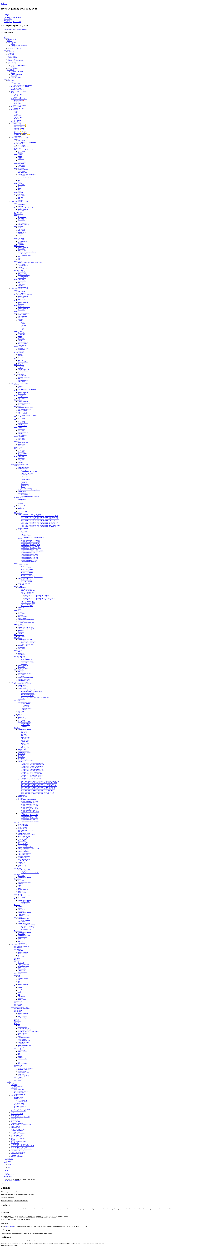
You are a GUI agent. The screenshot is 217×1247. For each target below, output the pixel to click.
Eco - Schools (21, 229)
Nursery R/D (21, 204)
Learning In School (23, 578)
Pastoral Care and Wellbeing (15, 60)
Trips (19, 955)
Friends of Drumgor (12, 68)
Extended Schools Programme (19, 45)
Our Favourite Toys (23, 412)
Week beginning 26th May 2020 (29, 805)
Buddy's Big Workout (23, 1028)
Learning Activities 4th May (25, 847)
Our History (10, 51)
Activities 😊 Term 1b (20, 129)
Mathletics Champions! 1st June (26, 834)
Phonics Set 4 (21, 757)
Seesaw (23, 532)
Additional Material (26, 708)
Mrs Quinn (17, 874)
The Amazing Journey (23, 1037)
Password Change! (23, 838)
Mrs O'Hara (17, 868)
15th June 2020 (25, 738)
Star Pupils (20, 198)
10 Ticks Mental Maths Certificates (27, 799)
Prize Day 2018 (18, 1097)
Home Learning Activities (24, 702)
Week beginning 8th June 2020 (29, 809)
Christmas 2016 (22, 1039)
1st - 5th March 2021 (26, 589)
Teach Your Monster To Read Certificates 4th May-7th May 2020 (38, 787)
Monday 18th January (27, 574)
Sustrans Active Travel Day (18, 1138)
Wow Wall (20, 998)
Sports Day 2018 (18, 1098)
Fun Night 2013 (15, 1155)
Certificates (17, 96)
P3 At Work (21, 963)
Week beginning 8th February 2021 (30, 546)
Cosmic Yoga (24, 534)
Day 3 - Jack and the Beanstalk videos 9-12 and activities (39, 598)
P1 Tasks (26, 705)
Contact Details (11, 39)
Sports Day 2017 (15, 1115)
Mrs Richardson (22, 293)
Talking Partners (22, 232)
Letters (9, 1167)
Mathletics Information (24, 307)
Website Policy (8, 1176)
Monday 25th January (27, 572)
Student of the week (23, 348)
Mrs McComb (18, 917)
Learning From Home (23, 851)
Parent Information (23, 169)
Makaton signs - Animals (27, 693)
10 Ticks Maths (22, 841)
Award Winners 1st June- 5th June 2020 (31, 773)
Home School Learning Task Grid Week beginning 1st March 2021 (39, 526)
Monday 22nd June (23, 824)
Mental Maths (21, 909)
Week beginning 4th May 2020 (29, 801)
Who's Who (10, 53)
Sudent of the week (23, 442)
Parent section (21, 444)
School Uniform (15, 47)
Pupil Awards (21, 230)
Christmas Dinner (15, 1132)
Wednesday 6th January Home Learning (32, 577)
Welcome (9, 41)
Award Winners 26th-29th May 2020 (31, 772)
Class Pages (7, 16)
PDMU (23, 328)
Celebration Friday (23, 362)
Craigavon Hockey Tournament (22, 1109)
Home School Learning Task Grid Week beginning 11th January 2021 (39, 517)
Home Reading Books (24, 833)
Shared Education (12, 63)
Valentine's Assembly (23, 978)
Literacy (20, 156)
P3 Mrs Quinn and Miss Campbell (23, 150)
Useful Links (17, 88)
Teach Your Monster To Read (25, 780)
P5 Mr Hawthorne (16, 106)
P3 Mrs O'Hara (18, 416)
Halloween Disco (19, 1092)
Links (19, 510)
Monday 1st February (27, 571)
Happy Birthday (22, 217)
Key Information (11, 42)
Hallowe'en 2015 (22, 1074)
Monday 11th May (23, 845)
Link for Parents (8, 1159)
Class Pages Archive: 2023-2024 (19, 201)
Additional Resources (23, 751)
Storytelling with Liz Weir (25, 1047)
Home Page (4, 4)
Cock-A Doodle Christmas (18, 1133)
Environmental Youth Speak (18, 1129)
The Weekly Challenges (27, 926)
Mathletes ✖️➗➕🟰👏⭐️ (22, 134)
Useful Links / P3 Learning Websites (27, 415)
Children (6, 14)
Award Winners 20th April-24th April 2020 (32, 764)
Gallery (9, 1082)
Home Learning (22, 491)
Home (5, 12)
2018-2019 (14, 1088)
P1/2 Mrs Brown (18, 212)
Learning (20, 320)
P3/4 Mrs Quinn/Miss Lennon (22, 313)
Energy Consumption (16, 74)
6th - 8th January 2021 (27, 606)
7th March (20, 186)
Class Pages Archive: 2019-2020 (19, 682)
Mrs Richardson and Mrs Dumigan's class (29, 490)
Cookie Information (9, 1174)
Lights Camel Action (19, 1104)
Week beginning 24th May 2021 (29, 558)
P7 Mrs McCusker (16, 123)
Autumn (23, 487)
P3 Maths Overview (23, 839)
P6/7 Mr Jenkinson (16, 122)
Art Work (20, 863)
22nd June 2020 (25, 737)
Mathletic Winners (22, 455)
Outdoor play (24, 482)
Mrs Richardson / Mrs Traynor (22, 683)
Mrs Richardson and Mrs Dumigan (27, 142)
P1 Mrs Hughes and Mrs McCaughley (24, 207)
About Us (6, 38)
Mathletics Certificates (23, 275)
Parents (20, 354)
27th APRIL (24, 735)
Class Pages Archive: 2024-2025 (19, 137)
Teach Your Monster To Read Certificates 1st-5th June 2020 (37, 790)
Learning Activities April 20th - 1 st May (28, 848)
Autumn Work (21, 862)
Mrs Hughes (17, 715)
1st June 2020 (24, 741)
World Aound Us (22, 1059)
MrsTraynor (21, 387)
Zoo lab (13, 1140)
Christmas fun (24, 484)
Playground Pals (22, 938)
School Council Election (24, 1045)
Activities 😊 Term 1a (20, 131)
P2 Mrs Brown (15, 92)
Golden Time (21, 943)
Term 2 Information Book (24, 853)
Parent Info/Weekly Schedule (25, 677)
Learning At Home (23, 564)
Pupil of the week (22, 316)
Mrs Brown (17, 700)
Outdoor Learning (22, 796)
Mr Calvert (17, 899)
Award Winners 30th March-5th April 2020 (32, 763)
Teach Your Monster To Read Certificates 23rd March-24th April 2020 (40, 781)
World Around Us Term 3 (24, 836)
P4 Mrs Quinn (18, 215)
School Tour (10, 54)
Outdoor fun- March (26, 479)
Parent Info (21, 508)
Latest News (10, 1164)
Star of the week (22, 299)
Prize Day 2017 (15, 1112)
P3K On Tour (21, 970)
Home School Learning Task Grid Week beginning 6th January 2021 (39, 516)
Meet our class (21, 333)
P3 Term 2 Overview (26, 580)
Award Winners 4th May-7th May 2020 (31, 767)
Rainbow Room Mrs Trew (18, 89)
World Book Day (22, 857)
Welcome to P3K (22, 972)
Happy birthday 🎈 (19, 100)
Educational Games (26, 535)
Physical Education (23, 889)
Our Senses (24, 477)
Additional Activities (23, 915)
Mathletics (17, 102)
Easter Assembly (22, 1027)
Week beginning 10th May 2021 (12, 22)
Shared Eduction (22, 892)
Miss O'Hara (17, 973)
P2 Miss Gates (8, 19)
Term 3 (16, 114)
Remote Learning (12, 57)
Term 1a (20, 712)
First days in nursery (26, 488)
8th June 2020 (25, 740)
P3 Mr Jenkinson (18, 214)
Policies (13, 44)
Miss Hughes (21, 140)
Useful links (17, 97)
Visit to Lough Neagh (23, 1075)
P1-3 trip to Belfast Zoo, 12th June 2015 (21, 1149)
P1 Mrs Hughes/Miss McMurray (23, 294)
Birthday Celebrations (17, 1156)
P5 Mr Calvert (18, 346)
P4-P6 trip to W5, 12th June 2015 (20, 1147)
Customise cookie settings (20, 1200)
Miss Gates (17, 728)
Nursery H (20, 206)
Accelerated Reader (26, 177)
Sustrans (13, 73)
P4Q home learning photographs (26, 622)
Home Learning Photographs (25, 760)
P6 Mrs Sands (14, 109)
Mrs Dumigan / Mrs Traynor (21, 946)
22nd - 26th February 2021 (28, 590)
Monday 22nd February (27, 567)
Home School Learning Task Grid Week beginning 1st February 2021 (39, 522)
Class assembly (22, 1071)
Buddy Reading (22, 1018)
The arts (23, 322)
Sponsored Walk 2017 (17, 1114)
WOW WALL (18, 120)
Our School (7, 50)
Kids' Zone (10, 1158)
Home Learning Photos (27, 644)
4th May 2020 (25, 743)
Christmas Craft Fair (19, 1094)
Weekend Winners (22, 218)
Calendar (9, 1165)
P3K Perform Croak (23, 854)
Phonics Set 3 (21, 755)
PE (18, 940)
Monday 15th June (23, 825)
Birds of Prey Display (23, 1042)
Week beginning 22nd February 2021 (31, 548)
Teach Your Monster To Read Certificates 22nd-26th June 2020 (38, 793)
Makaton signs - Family (27, 696)
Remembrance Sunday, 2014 (18, 1153)
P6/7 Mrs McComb (19, 656)
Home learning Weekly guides (26, 619)
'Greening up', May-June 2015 (19, 1150)
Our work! (20, 831)
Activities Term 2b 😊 (20, 126)
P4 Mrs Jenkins (18, 154)
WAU (19, 227)
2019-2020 (14, 1085)
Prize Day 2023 (15, 1083)
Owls (19, 1054)
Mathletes (20, 462)
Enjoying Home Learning (28, 924)
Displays (20, 982)
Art (18, 160)
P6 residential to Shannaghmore (19, 1144)
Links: (9, 1161)
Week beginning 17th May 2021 (29, 557)
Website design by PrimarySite (12, 1180)
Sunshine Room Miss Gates (18, 91)
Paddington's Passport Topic (25, 407)
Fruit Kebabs (21, 699)
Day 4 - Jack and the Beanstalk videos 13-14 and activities (40, 600)
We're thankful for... (26, 929)
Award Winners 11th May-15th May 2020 (32, 769)
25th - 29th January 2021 (27, 601)
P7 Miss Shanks (18, 449)
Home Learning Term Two (25, 639)
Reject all (3, 1200)
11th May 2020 (25, 744)
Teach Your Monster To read (25, 830)
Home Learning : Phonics (24, 752)
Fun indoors (24, 481)
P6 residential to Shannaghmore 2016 (21, 1124)
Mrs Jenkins (17, 879)
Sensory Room (22, 345)
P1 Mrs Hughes (18, 143)
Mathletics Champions (24, 856)
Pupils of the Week (23, 668)
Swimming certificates (23, 1069)
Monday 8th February (27, 569)
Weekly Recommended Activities (30, 873)
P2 (21, 502)
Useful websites (22, 394)
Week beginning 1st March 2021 (29, 549)
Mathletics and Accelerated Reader (27, 174)
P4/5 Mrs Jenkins (18, 226)
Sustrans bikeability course (18, 1137)
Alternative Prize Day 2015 (18, 1141)
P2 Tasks (26, 706)
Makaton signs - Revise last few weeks (31, 691)
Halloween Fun (22, 865)
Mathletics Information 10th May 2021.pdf (15, 29)
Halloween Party (18, 1086)
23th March (24, 731)
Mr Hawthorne (18, 894)
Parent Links (21, 653)
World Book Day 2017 (17, 1118)
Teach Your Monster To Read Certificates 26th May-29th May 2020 (39, 784)
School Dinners (11, 56)
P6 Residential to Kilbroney (21, 1091)
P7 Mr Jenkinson (18, 192)
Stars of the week (18, 108)
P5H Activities (21, 166)
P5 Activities (21, 244)
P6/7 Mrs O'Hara (18, 270)
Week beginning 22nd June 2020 (30, 812)
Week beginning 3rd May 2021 (29, 554)
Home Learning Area (23, 918)
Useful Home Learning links (28, 641)
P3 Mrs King (17, 311)
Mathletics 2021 (8, 20)
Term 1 (16, 111)
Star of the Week (18, 94)
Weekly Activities (25, 703)
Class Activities (22, 272)
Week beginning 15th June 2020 (29, 810)
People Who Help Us (26, 474)
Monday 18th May (23, 844)
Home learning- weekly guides (26, 627)
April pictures (24, 476)
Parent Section (21, 349)
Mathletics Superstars (23, 224)
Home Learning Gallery (24, 923)
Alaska (19, 1036)
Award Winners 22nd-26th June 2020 (31, 778)
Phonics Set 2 (21, 754)
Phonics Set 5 (21, 758)
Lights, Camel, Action (23, 966)
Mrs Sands (17, 905)
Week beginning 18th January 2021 (30, 542)
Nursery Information (23, 467)
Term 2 (16, 112)
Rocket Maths (21, 429)
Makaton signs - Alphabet (28, 690)
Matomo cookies (9, 1226)
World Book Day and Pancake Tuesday (28, 1031)
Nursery (13, 82)
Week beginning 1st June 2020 (29, 807)
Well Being (21, 159)
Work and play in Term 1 (24, 1040)
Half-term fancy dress (20, 1106)
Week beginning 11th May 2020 (29, 802)
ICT (22, 326)
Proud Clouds (21, 363)
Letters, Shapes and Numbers (29, 471)
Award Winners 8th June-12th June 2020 (32, 775)
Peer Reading (21, 1050)
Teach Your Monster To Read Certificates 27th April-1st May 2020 (39, 783)
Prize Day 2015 (15, 1143)
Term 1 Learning (22, 413)
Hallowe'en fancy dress (17, 1135)
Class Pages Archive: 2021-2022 (19, 383)
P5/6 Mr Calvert (18, 441)
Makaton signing (22, 688)
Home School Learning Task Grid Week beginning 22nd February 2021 (40, 525)
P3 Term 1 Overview (26, 581)
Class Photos (21, 366)
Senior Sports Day (22, 1101)
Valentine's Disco (15, 1127)
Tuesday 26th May (23, 842)
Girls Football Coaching (24, 409)
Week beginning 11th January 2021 (30, 540)
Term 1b (20, 714)
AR (19, 221)
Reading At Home (26, 850)
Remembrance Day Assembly (26, 1068)
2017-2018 (14, 1095)
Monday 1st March (26, 566)
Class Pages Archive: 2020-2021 (13, 17)
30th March (24, 732)
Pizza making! (25, 485)
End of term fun (22, 162)
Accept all (10, 1200)
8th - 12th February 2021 (27, 592)
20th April (23, 734)
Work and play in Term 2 (24, 1030)
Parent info (20, 503)
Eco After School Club (17, 71)
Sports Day (24, 470)
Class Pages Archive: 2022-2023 (19, 288)
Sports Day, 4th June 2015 (18, 1152)
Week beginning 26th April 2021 (30, 552)
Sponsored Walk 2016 (17, 1123)
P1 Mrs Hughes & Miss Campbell (20, 86)
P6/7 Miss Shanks (19, 365)
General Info (21, 711)
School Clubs (11, 59)
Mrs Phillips (17, 1002)
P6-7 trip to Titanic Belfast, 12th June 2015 (22, 1146)
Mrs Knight (17, 83)
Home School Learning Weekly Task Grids (29, 514)
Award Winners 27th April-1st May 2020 (32, 766)
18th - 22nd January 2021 (28, 603)
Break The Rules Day (27, 473)
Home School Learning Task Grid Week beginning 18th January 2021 (40, 519)
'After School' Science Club (28, 928)
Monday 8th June (22, 827)
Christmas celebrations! (17, 1130)
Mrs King (16, 822)
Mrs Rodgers (17, 1005)
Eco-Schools (10, 70)
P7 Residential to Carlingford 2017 (20, 1117)
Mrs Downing (18, 947)
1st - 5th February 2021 (27, 593)
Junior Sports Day (19, 1089)
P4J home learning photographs (26, 629)
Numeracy (20, 157)
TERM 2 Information (23, 964)
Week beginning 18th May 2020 (29, 804)
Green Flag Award (16, 77)
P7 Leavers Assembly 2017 (18, 1111)
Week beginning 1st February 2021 (30, 545)
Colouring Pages (22, 795)
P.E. (19, 993)
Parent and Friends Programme (19, 65)
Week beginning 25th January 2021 (30, 543)
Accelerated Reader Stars (24, 673)
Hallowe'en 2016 (15, 1121)
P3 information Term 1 (24, 859)
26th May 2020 (25, 748)
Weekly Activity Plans (27, 659)
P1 (21, 500)
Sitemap (6, 1173)
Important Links (22, 278)
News (5, 1162)
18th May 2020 (25, 746)
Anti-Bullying (21, 996)
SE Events (13, 67)
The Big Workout (19, 1103)
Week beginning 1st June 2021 (29, 560)
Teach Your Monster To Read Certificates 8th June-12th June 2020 (39, 786)
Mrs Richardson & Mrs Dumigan (23, 85)
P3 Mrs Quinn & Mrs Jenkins (19, 99)
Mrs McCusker (18, 931)
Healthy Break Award (23, 1072)
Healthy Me (14, 76)
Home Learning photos (24, 493)
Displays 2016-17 (22, 1034)
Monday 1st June (22, 828)
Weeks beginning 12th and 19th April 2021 (32, 551)
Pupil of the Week (22, 223)
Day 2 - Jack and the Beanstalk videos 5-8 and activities (39, 596)
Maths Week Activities (24, 583)
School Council (11, 62)
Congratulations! (22, 937)
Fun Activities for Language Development (32, 537)
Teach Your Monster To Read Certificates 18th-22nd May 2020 (38, 789)
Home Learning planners (27, 642)
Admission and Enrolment (14, 48)
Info (19, 651)
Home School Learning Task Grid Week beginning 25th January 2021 (40, 520)
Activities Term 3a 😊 (20, 125)
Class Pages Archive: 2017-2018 (19, 944)
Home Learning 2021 (23, 658)
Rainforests (21, 911)
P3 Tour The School (23, 860)
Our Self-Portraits (22, 410)
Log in (2, 3)
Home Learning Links (27, 661)
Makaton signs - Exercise (27, 694)
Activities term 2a (19, 128)
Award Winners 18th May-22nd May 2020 (32, 770)
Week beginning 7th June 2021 (29, 561)
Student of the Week (23, 645)
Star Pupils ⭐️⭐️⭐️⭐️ (20, 133)
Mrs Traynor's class (23, 468)
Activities (20, 197)
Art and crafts (21, 334)
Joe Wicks (20, 798)
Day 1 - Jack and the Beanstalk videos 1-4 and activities (39, 595)
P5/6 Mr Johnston (19, 168)
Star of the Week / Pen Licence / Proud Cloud (30, 262)
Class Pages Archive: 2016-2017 (19, 1007)
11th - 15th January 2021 (27, 604)
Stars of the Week (22, 172)
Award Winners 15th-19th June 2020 (31, 776)
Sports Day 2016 (15, 1126)
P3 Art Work (21, 584)
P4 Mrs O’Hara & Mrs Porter (19, 105)
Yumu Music (21, 813)
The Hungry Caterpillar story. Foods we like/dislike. (35, 697)
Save (15, 1245)
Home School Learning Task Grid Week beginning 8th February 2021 (40, 523)
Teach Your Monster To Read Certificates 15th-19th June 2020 (38, 792)
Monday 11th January (27, 575)
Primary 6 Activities (23, 269)
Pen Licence (21, 360)
